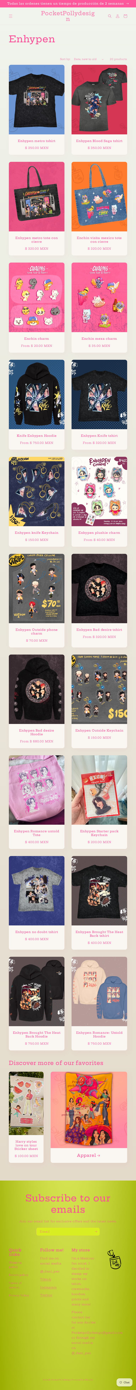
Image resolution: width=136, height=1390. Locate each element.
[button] (11, 16)
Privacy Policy (19, 1295)
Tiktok (45, 1279)
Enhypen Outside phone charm (37, 631)
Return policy (19, 1275)
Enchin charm (36, 338)
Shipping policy (15, 1265)
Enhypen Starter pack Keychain (99, 833)
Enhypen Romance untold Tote (36, 833)
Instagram (48, 1287)
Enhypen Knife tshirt (99, 435)
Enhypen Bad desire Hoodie (36, 732)
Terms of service (15, 1285)
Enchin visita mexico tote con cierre (99, 239)
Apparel (86, 1155)
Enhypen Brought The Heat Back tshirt (99, 933)
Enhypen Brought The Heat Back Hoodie (37, 1034)
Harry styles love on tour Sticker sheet (26, 1145)
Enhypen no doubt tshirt (36, 932)
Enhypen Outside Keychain (99, 730)
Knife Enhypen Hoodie (37, 435)
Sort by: (65, 59)
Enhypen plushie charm (99, 533)
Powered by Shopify (82, 1380)
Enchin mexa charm (99, 338)
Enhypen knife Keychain (36, 533)
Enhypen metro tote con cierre (36, 239)
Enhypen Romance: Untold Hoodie (99, 1034)
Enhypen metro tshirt (36, 141)
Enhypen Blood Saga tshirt (99, 141)
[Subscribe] (96, 1231)
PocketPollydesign (61, 1380)
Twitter (46, 1295)
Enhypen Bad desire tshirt (99, 630)
